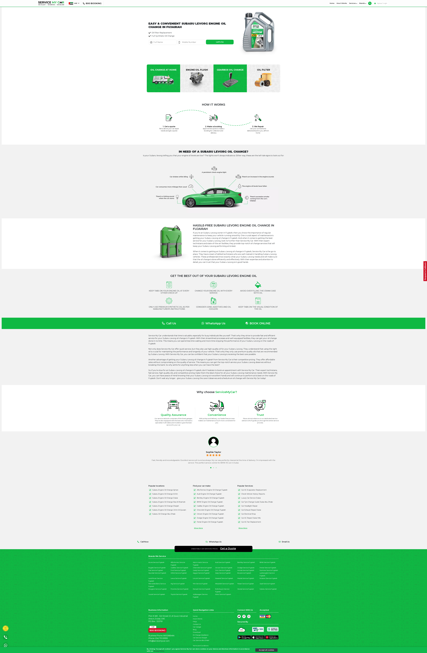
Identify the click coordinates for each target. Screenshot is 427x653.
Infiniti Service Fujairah (179, 573)
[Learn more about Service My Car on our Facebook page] (244, 616)
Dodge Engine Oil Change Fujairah (210, 518)
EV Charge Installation (200, 635)
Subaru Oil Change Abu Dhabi (163, 514)
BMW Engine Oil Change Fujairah (210, 502)
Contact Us (197, 624)
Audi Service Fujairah (222, 562)
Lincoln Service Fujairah (201, 578)
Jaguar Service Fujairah (201, 573)
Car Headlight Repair (249, 506)
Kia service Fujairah (244, 573)
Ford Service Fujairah (178, 570)
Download (196, 632)
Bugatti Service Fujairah (157, 568)
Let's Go (220, 42)
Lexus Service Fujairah (179, 578)
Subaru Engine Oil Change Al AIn (165, 494)
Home (332, 3)
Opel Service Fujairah (267, 584)
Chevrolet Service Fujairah (202, 568)
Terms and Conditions (200, 646)
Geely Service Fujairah (201, 570)
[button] (210, 468)
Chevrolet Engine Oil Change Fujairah (211, 510)
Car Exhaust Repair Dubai (251, 510)
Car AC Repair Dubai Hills (251, 518)
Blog (194, 629)
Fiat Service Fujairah (155, 570)
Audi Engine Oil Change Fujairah (209, 494)
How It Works (342, 3)
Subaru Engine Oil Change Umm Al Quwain (169, 510)
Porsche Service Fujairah (179, 589)
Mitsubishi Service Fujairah (224, 584)
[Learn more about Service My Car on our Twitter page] (239, 616)
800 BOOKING (157, 630)
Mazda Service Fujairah (245, 578)
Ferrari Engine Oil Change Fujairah (210, 522)
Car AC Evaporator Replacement (254, 490)
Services (352, 3)
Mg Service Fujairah (178, 584)
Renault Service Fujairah (201, 589)
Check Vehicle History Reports (253, 494)
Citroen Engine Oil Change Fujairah (210, 514)
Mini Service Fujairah (200, 584)
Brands (362, 3)
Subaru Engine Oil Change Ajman (165, 490)
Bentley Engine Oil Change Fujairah (210, 498)
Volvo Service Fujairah (223, 594)
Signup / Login (382, 3)
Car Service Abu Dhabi (201, 640)
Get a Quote (228, 548)
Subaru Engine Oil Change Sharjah (165, 506)
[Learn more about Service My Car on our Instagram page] (249, 616)
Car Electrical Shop (248, 514)
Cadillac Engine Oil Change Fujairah (210, 506)
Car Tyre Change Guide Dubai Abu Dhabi (257, 502)
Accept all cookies (266, 650)
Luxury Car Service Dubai (251, 498)
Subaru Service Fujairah (268, 589)
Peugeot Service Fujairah (157, 589)
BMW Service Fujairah (267, 562)
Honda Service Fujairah (245, 570)
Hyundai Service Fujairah (157, 573)
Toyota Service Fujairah (179, 594)
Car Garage (197, 627)
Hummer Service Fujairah (269, 570)
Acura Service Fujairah (156, 562)
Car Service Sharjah (200, 638)
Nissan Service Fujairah (245, 584)
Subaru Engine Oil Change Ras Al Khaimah (168, 502)
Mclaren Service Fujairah (268, 578)
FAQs (195, 621)
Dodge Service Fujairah (245, 568)
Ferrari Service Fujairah (268, 568)
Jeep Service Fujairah (223, 573)
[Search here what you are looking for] (370, 3)
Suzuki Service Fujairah (156, 594)
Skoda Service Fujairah (245, 589)
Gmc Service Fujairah (222, 570)
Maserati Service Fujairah (224, 578)
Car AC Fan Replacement (251, 522)
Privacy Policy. (159, 651)
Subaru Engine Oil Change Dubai (165, 498)
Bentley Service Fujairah (246, 562)
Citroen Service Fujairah (223, 568)
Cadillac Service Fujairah (179, 568)
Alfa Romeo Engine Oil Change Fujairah (212, 490)
